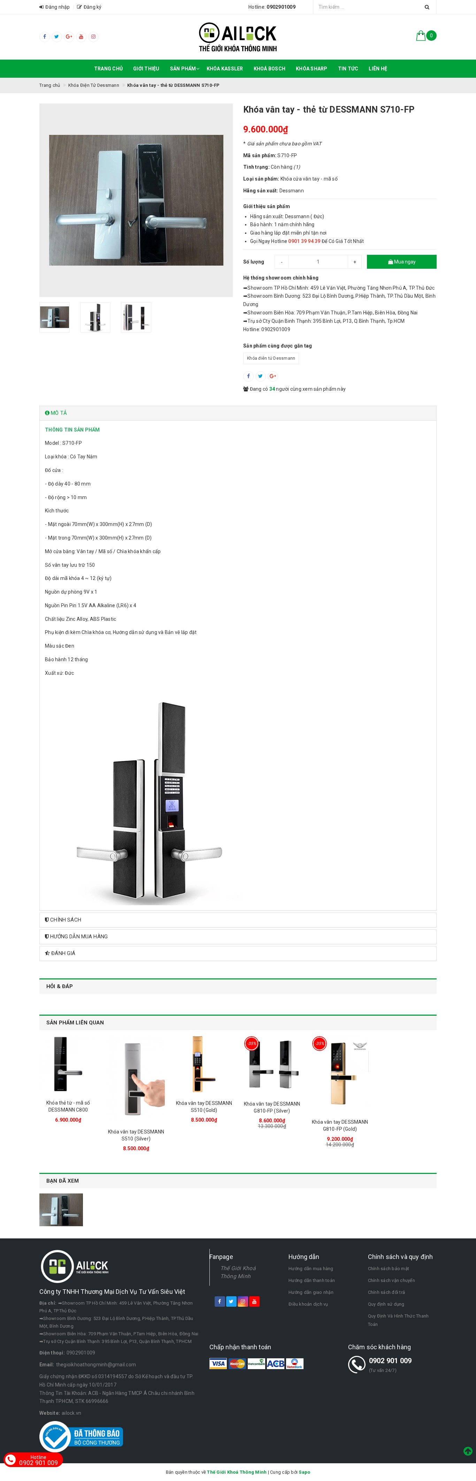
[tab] (238, 413)
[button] (238, 413)
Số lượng (253, 262)
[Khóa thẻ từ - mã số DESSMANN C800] (68, 1064)
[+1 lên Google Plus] (273, 376)
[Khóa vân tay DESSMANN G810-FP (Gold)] (340, 1073)
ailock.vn (71, 1413)
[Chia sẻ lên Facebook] (248, 376)
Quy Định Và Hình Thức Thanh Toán (398, 1320)
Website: (49, 1413)
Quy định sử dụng (386, 1304)
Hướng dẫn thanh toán (312, 1280)
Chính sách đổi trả (386, 1292)
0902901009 (81, 1353)
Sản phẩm (183, 68)
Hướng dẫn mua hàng (311, 1268)
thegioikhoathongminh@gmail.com (96, 1364)
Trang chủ (108, 68)
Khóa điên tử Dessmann (271, 358)
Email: (46, 1364)
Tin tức (348, 68)
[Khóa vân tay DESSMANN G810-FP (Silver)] (272, 1064)
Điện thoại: (52, 1353)
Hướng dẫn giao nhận (311, 1292)
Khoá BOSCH (270, 68)
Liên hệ (378, 68)
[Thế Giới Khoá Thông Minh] (238, 37)
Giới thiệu (146, 68)
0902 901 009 (390, 1361)
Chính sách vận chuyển (391, 1280)
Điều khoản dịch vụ (308, 1304)
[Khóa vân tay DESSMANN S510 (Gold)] (204, 1064)
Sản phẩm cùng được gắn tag (277, 346)
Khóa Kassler (225, 68)
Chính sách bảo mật (388, 1268)
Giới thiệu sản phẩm (266, 206)
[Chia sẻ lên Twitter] (260, 376)
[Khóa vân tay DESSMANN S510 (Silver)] (136, 1078)
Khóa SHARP (312, 68)
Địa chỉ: (47, 1303)
